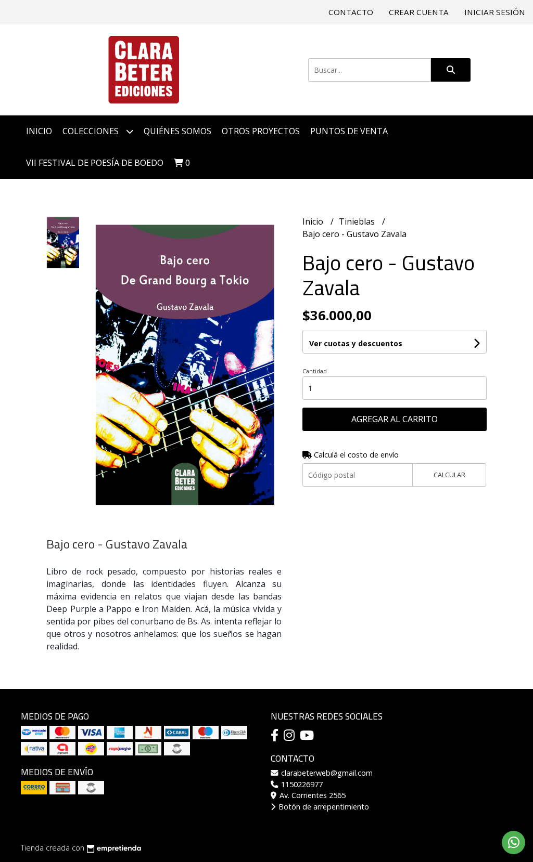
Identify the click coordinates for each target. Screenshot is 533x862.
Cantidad (314, 371)
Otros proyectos (261, 131)
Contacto (350, 12)
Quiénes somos (177, 131)
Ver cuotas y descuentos (355, 343)
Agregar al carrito (394, 419)
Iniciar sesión (494, 12)
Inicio (39, 131)
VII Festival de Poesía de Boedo (94, 162)
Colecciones (91, 131)
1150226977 (301, 784)
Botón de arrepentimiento (322, 807)
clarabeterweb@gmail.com (326, 773)
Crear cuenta (419, 12)
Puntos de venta (349, 131)
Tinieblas (358, 221)
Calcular (449, 474)
